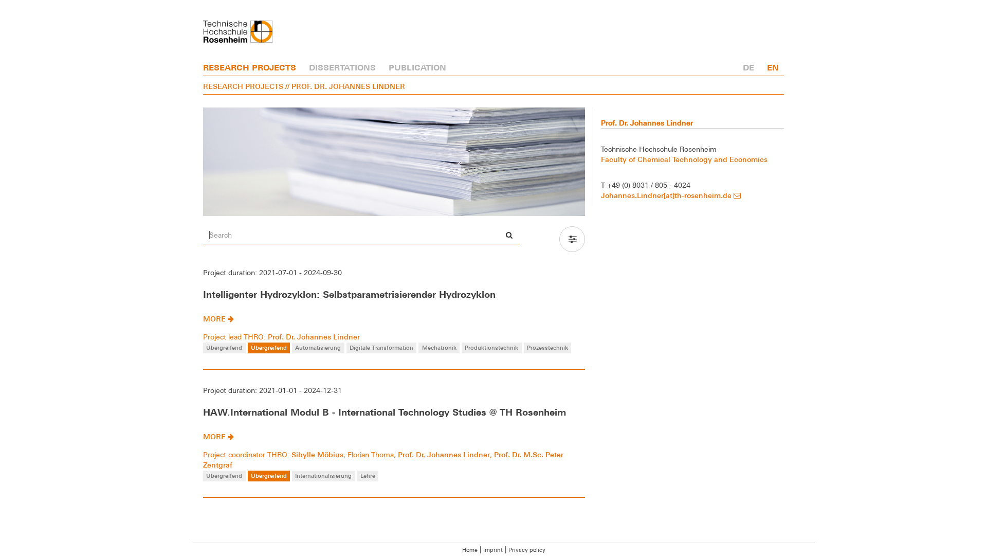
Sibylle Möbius (317, 454)
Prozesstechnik (547, 347)
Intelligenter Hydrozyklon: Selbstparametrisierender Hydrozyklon (349, 294)
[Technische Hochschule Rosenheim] (237, 32)
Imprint (493, 550)
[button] (572, 239)
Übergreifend (224, 347)
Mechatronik (439, 347)
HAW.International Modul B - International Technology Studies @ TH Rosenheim (384, 412)
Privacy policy (526, 550)
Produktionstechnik (491, 347)
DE (748, 67)
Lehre (367, 475)
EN (773, 67)
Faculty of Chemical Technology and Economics (684, 159)
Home (470, 550)
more (215, 318)
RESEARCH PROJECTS (249, 67)
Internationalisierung (323, 475)
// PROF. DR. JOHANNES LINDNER (345, 86)
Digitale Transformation (381, 347)
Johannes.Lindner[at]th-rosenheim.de (667, 195)
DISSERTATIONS (342, 67)
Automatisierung (318, 347)
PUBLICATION (417, 67)
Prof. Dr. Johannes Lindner (314, 336)
